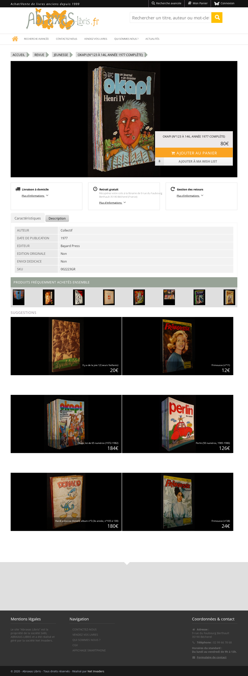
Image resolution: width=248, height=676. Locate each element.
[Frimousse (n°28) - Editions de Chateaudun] (178, 501)
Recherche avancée (36, 38)
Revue (39, 55)
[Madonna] (48, 297)
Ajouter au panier (197, 153)
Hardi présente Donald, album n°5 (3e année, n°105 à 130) (86, 521)
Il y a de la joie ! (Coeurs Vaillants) (100, 365)
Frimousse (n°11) (221, 365)
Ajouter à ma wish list (198, 161)
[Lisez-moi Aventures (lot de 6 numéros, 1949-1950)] (169, 294)
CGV (75, 645)
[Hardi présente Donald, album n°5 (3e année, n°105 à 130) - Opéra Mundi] (66, 501)
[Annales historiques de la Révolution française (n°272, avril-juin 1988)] (78, 297)
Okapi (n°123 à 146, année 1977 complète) (110, 55)
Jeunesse (61, 55)
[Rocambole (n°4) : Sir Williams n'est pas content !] (139, 297)
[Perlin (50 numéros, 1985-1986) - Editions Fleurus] (177, 423)
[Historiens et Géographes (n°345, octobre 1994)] (229, 297)
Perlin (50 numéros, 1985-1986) (213, 443)
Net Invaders (96, 671)
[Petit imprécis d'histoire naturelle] (109, 297)
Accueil (19, 55)
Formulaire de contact (211, 657)
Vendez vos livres (95, 38)
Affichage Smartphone (89, 650)
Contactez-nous (66, 38)
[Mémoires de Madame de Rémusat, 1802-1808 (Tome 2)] (18, 294)
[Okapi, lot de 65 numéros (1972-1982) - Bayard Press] (66, 423)
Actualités (152, 38)
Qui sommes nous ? (126, 38)
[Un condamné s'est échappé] (199, 297)
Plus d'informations (33, 195)
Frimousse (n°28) (221, 521)
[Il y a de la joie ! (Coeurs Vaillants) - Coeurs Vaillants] (66, 345)
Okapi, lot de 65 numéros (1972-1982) (98, 443)
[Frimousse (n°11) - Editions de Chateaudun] (177, 345)
